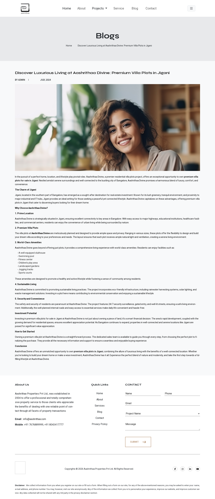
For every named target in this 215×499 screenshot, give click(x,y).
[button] (191, 8)
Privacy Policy (100, 424)
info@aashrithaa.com (34, 419)
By (20, 80)
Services (100, 405)
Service (118, 8)
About (81, 8)
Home (66, 8)
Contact (151, 8)
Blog (135, 8)
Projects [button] (98, 8)
